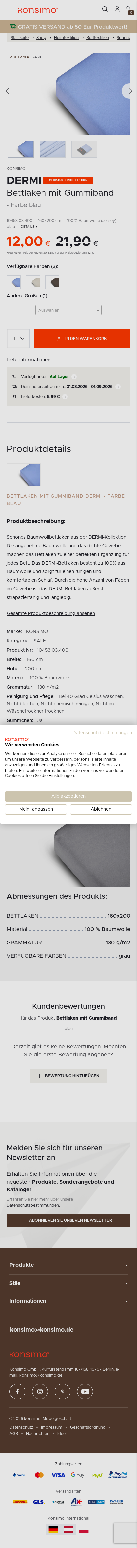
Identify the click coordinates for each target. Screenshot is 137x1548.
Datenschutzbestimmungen (102, 732)
